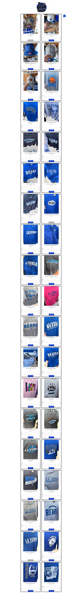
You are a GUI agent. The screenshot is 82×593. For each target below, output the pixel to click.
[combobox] (51, 95)
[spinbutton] (51, 38)
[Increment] (60, 38)
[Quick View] (30, 24)
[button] (64, 15)
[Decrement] (42, 38)
